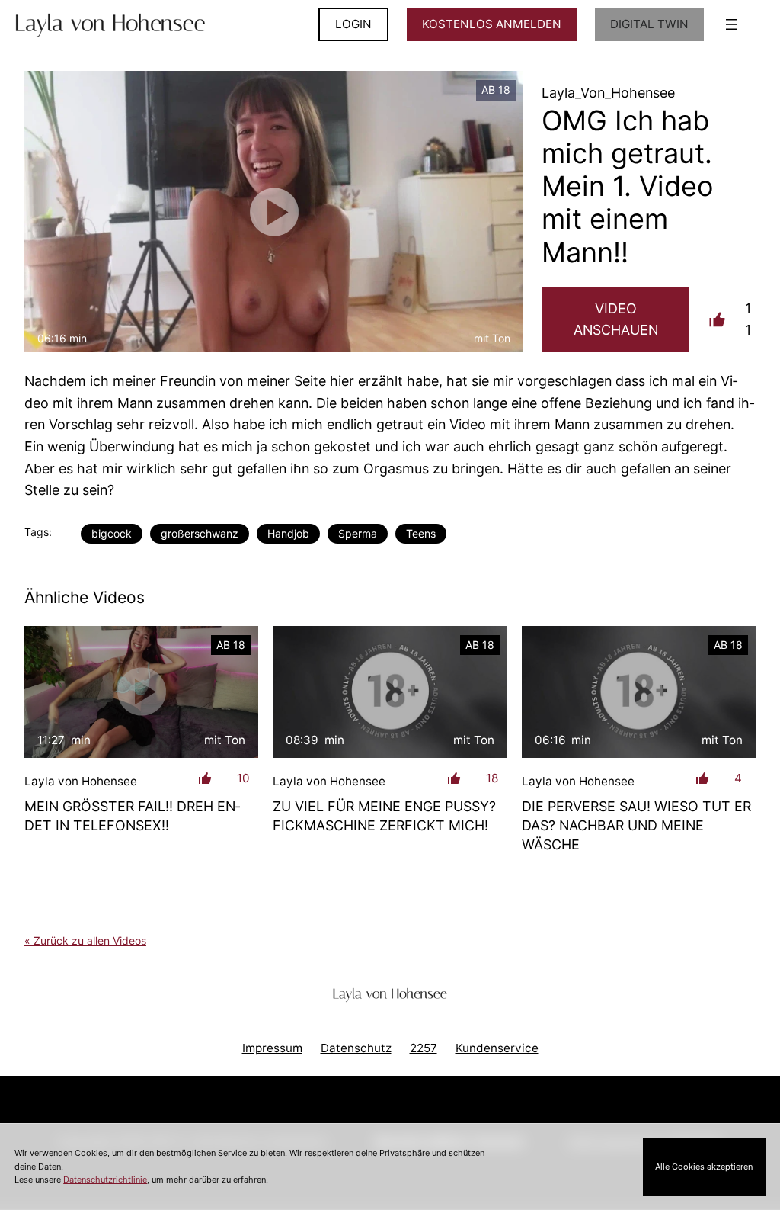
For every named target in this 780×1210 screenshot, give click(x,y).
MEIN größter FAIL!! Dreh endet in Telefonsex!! (132, 815)
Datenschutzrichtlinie (105, 1179)
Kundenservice (497, 1048)
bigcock (111, 533)
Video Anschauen (616, 319)
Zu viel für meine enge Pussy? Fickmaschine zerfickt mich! (384, 815)
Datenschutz (356, 1048)
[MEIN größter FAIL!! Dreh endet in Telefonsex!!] (141, 692)
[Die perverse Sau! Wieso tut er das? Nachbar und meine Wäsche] (639, 692)
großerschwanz (199, 533)
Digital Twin (649, 24)
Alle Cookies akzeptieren (704, 1166)
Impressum (272, 1048)
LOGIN (353, 24)
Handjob (288, 533)
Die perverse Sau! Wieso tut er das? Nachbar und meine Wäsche (636, 825)
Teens (421, 533)
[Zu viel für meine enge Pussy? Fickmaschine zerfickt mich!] (390, 692)
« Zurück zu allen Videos (85, 940)
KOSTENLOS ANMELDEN (491, 24)
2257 (423, 1048)
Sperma (357, 533)
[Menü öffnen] (731, 24)
